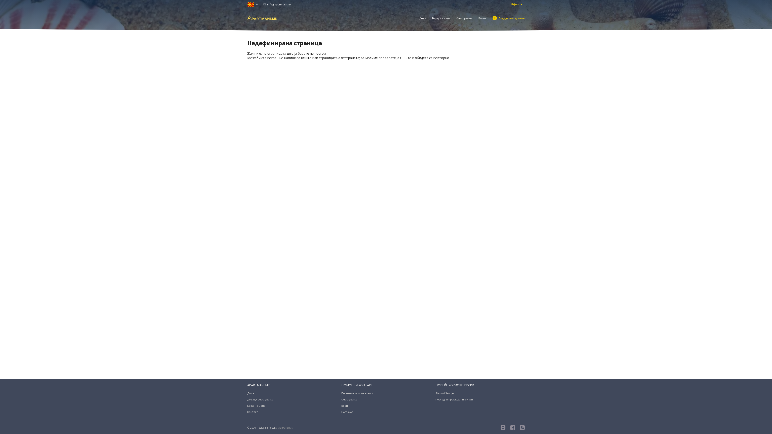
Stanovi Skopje (444, 393)
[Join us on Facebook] (512, 427)
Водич (482, 18)
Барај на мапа (441, 18)
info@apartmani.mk (279, 4)
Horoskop (347, 412)
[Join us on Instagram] (503, 427)
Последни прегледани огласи (454, 399)
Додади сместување (512, 18)
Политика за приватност (357, 393)
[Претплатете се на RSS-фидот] (522, 427)
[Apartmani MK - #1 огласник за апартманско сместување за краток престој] (262, 17)
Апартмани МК (284, 427)
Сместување (464, 18)
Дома (422, 18)
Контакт (252, 412)
